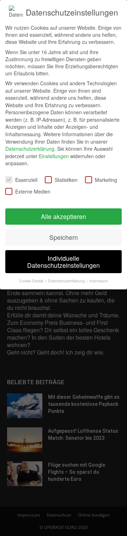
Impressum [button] (98, 280)
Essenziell (26, 179)
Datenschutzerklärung (29, 148)
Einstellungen (54, 156)
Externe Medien (32, 191)
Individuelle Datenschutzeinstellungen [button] (63, 262)
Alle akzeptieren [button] (63, 216)
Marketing (106, 179)
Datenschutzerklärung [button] (67, 280)
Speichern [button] (63, 237)
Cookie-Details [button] (31, 280)
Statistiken (66, 179)
